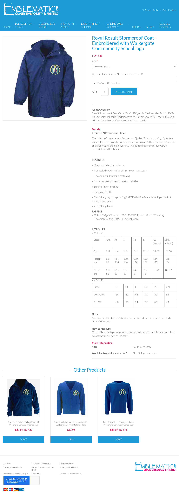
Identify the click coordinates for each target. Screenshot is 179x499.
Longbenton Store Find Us (41, 464)
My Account (146, 10)
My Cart (163, 10)
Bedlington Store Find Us (12, 467)
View (23, 439)
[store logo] (30, 9)
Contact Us (36, 474)
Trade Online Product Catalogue (15, 474)
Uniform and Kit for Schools (70, 474)
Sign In (155, 10)
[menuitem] (24, 26)
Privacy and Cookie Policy (69, 467)
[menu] (89, 26)
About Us (7, 464)
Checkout (172, 10)
